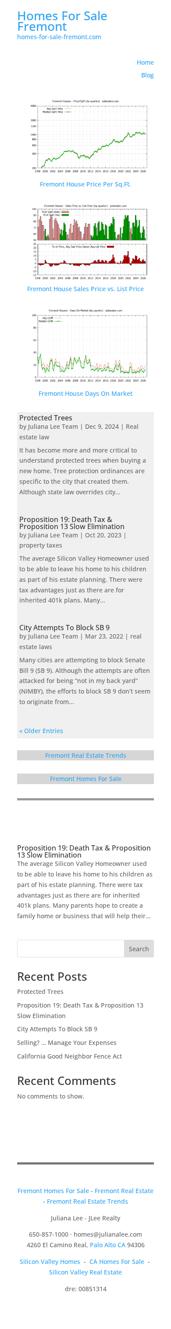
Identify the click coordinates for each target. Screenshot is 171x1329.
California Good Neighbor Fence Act (69, 1056)
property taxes (40, 545)
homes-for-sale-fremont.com (59, 37)
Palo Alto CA (107, 1245)
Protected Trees (45, 418)
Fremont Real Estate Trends (85, 755)
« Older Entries (41, 731)
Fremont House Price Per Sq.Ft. (85, 184)
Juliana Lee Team (53, 426)
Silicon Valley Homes (50, 1261)
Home (145, 62)
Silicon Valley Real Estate (85, 1272)
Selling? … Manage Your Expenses (67, 1042)
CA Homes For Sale (116, 1261)
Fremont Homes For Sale (85, 778)
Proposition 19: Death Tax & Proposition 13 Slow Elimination (72, 523)
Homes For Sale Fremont (62, 20)
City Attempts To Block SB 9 (64, 627)
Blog (147, 75)
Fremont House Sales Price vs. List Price (85, 289)
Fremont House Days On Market (85, 393)
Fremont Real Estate (124, 1191)
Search (139, 949)
